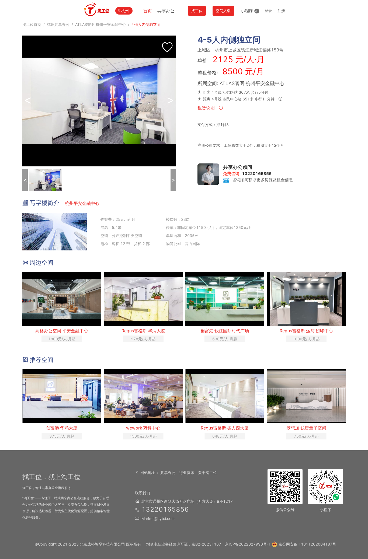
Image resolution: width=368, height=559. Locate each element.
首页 (147, 10)
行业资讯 (186, 472)
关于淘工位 (207, 472)
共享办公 (166, 10)
